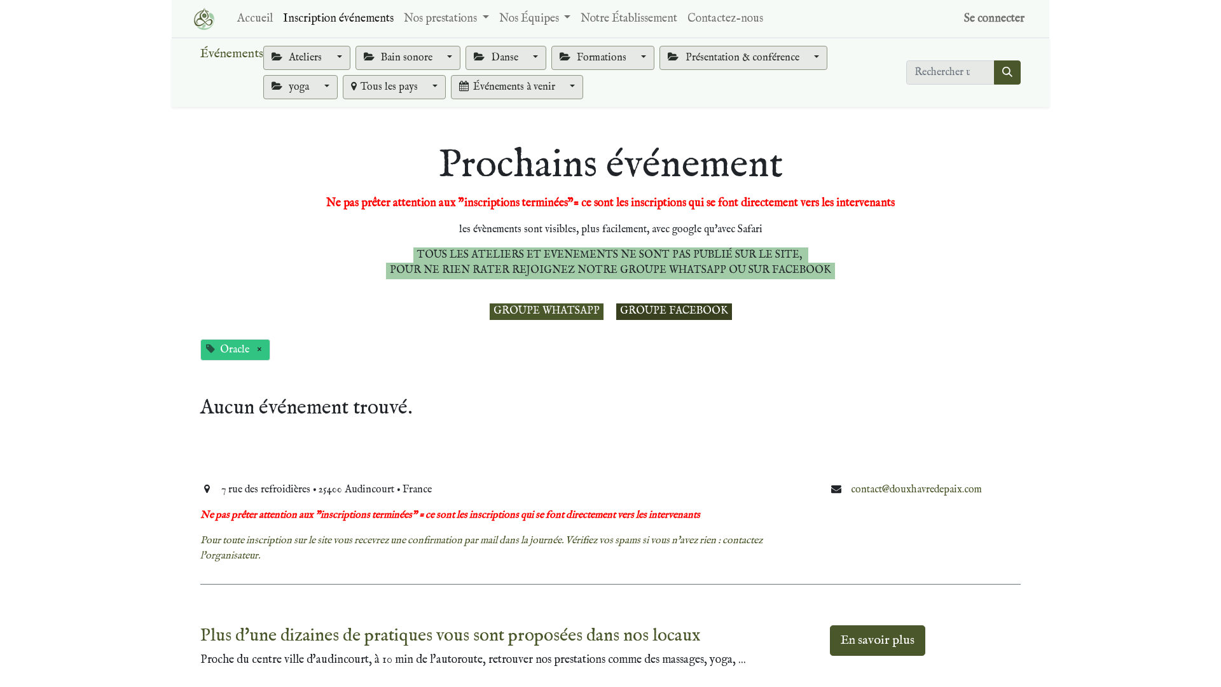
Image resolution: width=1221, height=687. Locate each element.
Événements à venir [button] (515, 87)
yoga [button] (299, 87)
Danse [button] (505, 58)
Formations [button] (601, 58)
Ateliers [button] (305, 58)
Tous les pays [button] (390, 87)
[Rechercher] (1007, 72)
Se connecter (994, 18)
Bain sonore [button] (406, 58)
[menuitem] (255, 18)
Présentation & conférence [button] (742, 58)
